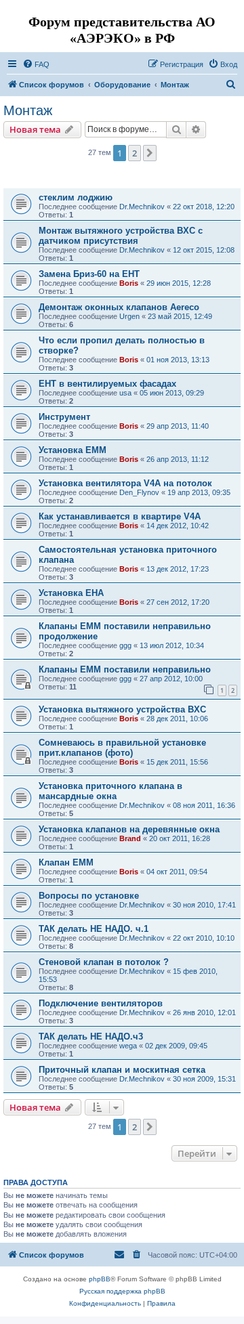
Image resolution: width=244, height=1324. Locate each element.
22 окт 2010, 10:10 (204, 938)
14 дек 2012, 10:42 (177, 525)
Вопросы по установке (89, 896)
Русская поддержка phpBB (122, 1291)
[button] (150, 153)
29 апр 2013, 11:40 (177, 426)
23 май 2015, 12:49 (180, 316)
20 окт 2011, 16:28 (179, 838)
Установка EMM (72, 450)
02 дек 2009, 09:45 (176, 1046)
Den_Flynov (139, 492)
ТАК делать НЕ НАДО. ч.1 (93, 929)
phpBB (99, 1279)
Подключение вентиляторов (101, 1003)
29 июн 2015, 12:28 (178, 283)
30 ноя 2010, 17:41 (204, 905)
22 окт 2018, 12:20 (204, 206)
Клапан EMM (66, 862)
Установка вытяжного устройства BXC (122, 709)
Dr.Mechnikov (142, 206)
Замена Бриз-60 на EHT (89, 274)
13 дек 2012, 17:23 (177, 569)
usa (125, 393)
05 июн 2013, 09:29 (172, 393)
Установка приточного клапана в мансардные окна (110, 791)
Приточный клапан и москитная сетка (122, 1070)
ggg (125, 645)
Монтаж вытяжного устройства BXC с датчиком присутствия (121, 236)
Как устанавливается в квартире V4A (120, 516)
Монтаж (27, 110)
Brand (130, 838)
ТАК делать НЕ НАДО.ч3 (91, 1036)
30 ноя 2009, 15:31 (204, 1079)
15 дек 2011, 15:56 (177, 762)
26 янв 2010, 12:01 (204, 1012)
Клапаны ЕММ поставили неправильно (125, 669)
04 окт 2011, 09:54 (176, 872)
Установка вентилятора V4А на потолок (125, 483)
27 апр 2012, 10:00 (171, 679)
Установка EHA (71, 593)
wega (128, 1046)
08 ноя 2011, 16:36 (204, 805)
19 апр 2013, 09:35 (198, 492)
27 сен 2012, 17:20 (177, 602)
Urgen (129, 316)
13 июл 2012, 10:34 (172, 645)
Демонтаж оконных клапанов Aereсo (119, 307)
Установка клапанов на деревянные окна (129, 829)
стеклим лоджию (76, 197)
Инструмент (64, 417)
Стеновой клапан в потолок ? (104, 962)
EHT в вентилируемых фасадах (107, 384)
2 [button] (134, 153)
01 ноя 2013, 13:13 (177, 360)
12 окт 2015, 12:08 (204, 250)
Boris (128, 283)
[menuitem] (35, 64)
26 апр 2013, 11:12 (177, 459)
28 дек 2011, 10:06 (177, 718)
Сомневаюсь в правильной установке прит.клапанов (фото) (122, 748)
